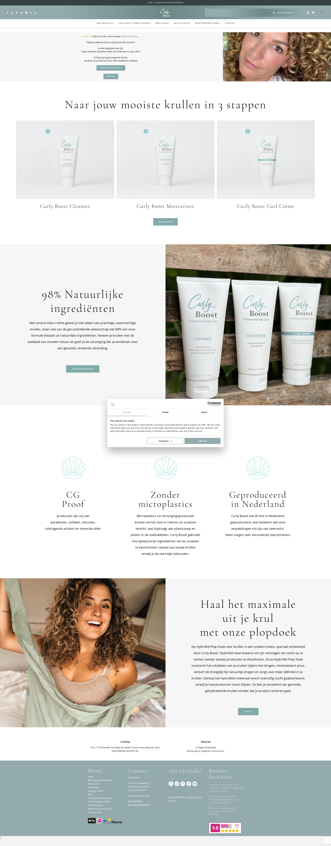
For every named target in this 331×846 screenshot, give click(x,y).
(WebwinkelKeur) (130, 36)
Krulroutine (94, 783)
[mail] (31, 13)
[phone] (36, 13)
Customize (163, 441)
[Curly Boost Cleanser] (65, 121)
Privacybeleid (94, 812)
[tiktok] (22, 13)
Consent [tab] (127, 412)
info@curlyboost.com (139, 795)
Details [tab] (165, 412)
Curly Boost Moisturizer (165, 206)
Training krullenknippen (100, 798)
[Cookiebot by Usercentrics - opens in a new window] (209, 404)
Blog (90, 794)
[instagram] (12, 13)
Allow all (202, 441)
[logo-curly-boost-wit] (165, 9)
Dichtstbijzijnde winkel (99, 801)
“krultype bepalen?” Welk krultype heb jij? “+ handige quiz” (224, 799)
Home (91, 776)
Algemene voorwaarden (100, 808)
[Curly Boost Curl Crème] (266, 121)
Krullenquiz (93, 787)
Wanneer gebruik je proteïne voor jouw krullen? (222, 811)
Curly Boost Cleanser (65, 206)
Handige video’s (96, 791)
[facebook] (7, 13)
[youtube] (26, 13)
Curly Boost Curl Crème (265, 206)
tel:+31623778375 (137, 790)
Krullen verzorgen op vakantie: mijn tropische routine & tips (226, 788)
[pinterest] (17, 13)
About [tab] (204, 412)
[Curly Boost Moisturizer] (165, 121)
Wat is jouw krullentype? (100, 780)
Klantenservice (95, 805)
